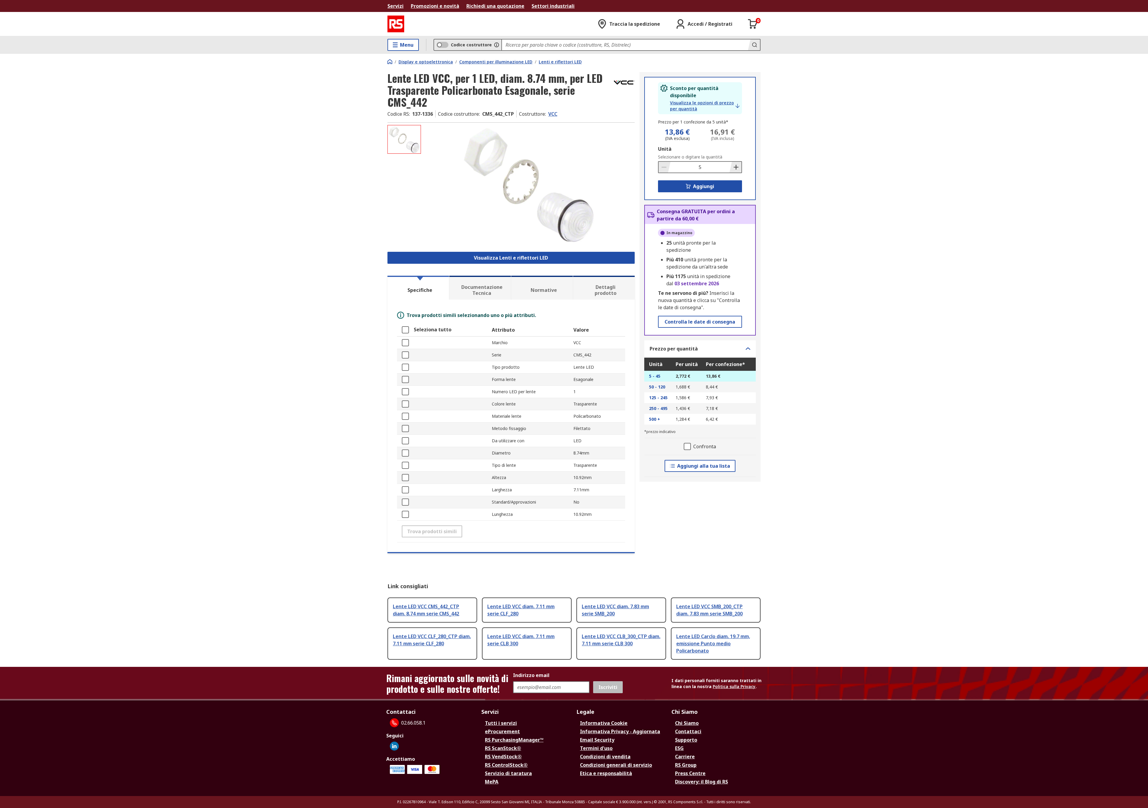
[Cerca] (754, 44)
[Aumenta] (735, 167)
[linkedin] (394, 746)
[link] (705, 106)
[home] (389, 61)
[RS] (395, 24)
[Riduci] (665, 167)
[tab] (418, 288)
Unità (664, 149)
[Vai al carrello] (753, 24)
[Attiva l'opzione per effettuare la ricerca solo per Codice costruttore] (496, 44)
